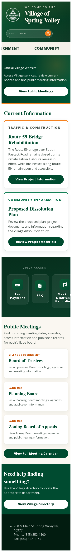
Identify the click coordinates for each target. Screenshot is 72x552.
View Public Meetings (36, 91)
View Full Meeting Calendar (36, 453)
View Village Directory (36, 504)
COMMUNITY (47, 48)
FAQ (40, 295)
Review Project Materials (36, 242)
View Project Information (36, 179)
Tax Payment (17, 295)
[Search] (48, 33)
